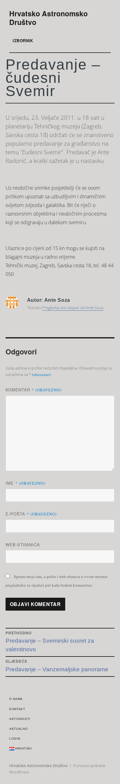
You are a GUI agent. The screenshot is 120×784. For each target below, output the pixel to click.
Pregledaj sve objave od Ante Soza (72, 307)
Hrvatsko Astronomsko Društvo (48, 17)
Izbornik (23, 40)
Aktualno (18, 728)
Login (14, 738)
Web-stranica (23, 545)
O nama (16, 699)
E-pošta (31, 514)
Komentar (34, 390)
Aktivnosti (19, 719)
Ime (25, 483)
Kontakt (17, 709)
